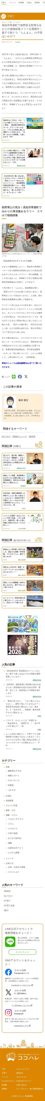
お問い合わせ (21, 1085)
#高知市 (32, 436)
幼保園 (4, 1085)
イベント (5, 1077)
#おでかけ (6, 436)
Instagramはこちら (21, 1026)
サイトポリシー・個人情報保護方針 (29, 1089)
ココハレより (13, 872)
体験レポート (13, 776)
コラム (11, 824)
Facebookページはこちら (21, 985)
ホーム (3, 22)
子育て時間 (13, 833)
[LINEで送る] (13, 376)
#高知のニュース (19, 436)
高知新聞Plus (23, 363)
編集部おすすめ (14, 771)
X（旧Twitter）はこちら (21, 1005)
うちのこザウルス (15, 819)
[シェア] (20, 376)
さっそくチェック (22, 952)
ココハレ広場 (11, 805)
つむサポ (12, 790)
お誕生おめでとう (15, 848)
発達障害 (9, 801)
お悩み (9, 796)
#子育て (7, 901)
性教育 (11, 785)
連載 (10, 843)
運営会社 (19, 1073)
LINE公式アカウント (24, 1081)
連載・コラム (11, 815)
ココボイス (13, 829)
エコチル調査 (13, 853)
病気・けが (10, 810)
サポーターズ (13, 780)
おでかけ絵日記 (14, 838)
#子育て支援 (9, 906)
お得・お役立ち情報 (16, 867)
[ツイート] (26, 376)
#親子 (6, 910)
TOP (3, 1069)
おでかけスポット (8, 1081)
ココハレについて (23, 1069)
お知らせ (9, 863)
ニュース (17, 22)
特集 (8, 767)
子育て (10, 22)
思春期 (4, 1089)
